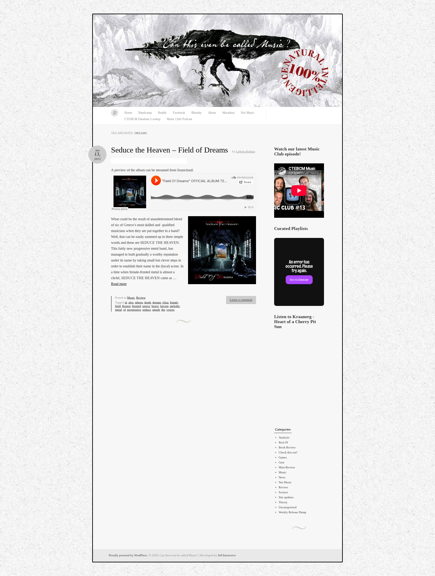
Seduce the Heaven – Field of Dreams (169, 150)
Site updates (286, 497)
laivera (164, 306)
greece (146, 306)
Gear (281, 462)
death (147, 302)
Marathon (228, 112)
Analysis (284, 437)
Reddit (162, 112)
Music (131, 297)
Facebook (179, 112)
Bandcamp (145, 112)
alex (131, 302)
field (118, 306)
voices (170, 309)
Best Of (283, 442)
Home (128, 112)
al (126, 302)
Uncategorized (288, 507)
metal (118, 309)
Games (283, 457)
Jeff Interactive (227, 555)
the (163, 309)
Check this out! (288, 452)
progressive (134, 309)
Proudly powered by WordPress (128, 555)
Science (283, 492)
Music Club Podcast (179, 119)
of (124, 309)
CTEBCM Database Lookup (142, 119)
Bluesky (196, 112)
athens (139, 302)
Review (140, 297)
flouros (126, 306)
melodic (175, 306)
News (282, 477)
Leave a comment (241, 300)
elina (165, 302)
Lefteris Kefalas (245, 151)
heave (155, 306)
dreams (156, 302)
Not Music (247, 112)
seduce (147, 309)
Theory (283, 502)
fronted (136, 306)
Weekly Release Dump (292, 512)
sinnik (156, 309)
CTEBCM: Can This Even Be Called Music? (217, 60)
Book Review (287, 447)
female (174, 302)
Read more (119, 284)
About (212, 112)
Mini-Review (287, 467)
